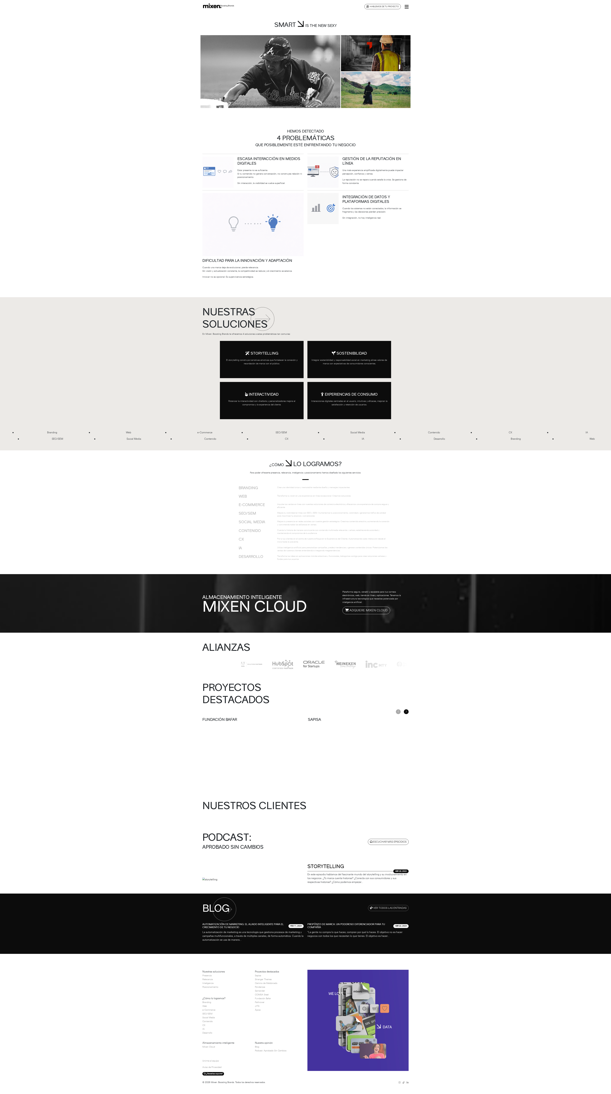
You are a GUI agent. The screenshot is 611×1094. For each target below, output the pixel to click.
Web (204, 1006)
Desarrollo (207, 1033)
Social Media (208, 1017)
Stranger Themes (263, 979)
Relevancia (207, 979)
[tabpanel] (305, 930)
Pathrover (259, 1002)
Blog (257, 1047)
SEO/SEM (207, 1013)
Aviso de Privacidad (211, 1067)
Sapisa (258, 975)
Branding (206, 1002)
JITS (257, 1006)
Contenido (207, 1021)
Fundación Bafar (263, 998)
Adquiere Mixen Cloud (368, 610)
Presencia (207, 975)
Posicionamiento (210, 987)
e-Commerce (208, 1010)
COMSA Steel (262, 994)
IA (203, 1029)
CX (203, 1025)
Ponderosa (260, 987)
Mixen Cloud (208, 1047)
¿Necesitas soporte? (214, 1073)
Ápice (257, 1010)
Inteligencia (208, 983)
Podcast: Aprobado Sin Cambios (270, 1050)
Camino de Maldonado (266, 983)
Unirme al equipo (210, 1061)
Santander (260, 991)
